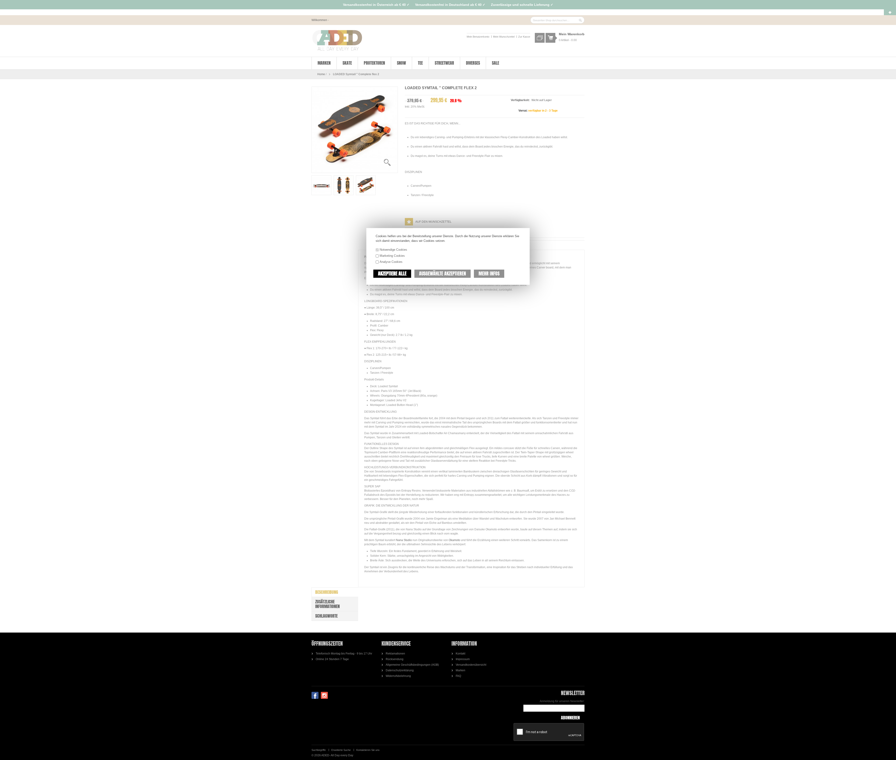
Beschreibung (326, 592)
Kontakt (460, 653)
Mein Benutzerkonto (478, 36)
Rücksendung (394, 659)
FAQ (458, 676)
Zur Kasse (524, 36)
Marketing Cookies (392, 255)
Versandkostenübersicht (471, 664)
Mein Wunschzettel (503, 36)
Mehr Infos (489, 273)
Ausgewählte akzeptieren (442, 273)
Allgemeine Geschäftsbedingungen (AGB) (412, 664)
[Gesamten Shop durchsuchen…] (580, 20)
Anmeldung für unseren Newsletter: (562, 701)
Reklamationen (395, 653)
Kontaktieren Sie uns (368, 750)
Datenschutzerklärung (400, 670)
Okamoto (454, 540)
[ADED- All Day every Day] (337, 40)
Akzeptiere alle (392, 273)
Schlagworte (326, 616)
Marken (460, 670)
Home (321, 74)
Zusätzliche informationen (327, 603)
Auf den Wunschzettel (433, 221)
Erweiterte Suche (341, 750)
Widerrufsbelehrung (398, 676)
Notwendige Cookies (393, 249)
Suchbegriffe (319, 750)
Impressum (463, 659)
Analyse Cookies (391, 262)
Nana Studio (404, 540)
